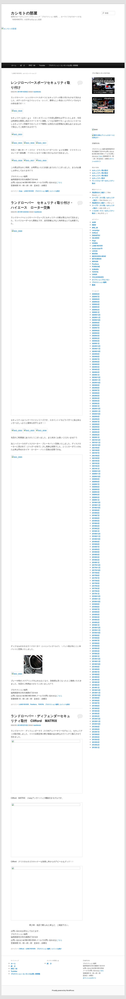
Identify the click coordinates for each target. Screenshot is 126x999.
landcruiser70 (97, 248)
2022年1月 (96, 437)
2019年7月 (96, 515)
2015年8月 (96, 638)
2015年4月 (96, 648)
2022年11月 (96, 411)
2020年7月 (96, 484)
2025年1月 (96, 343)
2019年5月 (96, 520)
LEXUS (94, 251)
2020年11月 (96, 473)
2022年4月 (96, 429)
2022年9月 (96, 416)
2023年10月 (96, 382)
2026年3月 (96, 307)
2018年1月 (96, 562)
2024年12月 (96, 346)
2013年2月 (96, 716)
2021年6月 (96, 455)
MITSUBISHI (96, 259)
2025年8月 (96, 325)
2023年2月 (96, 403)
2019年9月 (96, 510)
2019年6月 (96, 518)
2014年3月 (96, 682)
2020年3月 (96, 494)
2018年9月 (96, 541)
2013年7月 (96, 703)
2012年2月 (96, 745)
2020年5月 (96, 489)
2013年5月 (96, 708)
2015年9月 (96, 635)
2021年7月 (96, 453)
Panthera (33, 704)
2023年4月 (96, 398)
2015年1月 (96, 656)
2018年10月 (96, 539)
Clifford (21, 949)
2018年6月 (96, 549)
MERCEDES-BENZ (99, 256)
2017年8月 (96, 575)
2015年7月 (96, 640)
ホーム (13, 65)
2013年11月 (96, 692)
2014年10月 (96, 664)
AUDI (94, 222)
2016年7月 (96, 609)
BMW (94, 225)
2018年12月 (96, 533)
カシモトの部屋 (24, 13)
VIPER (94, 274)
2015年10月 (96, 632)
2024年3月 (96, 369)
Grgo (20, 191)
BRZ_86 (95, 227)
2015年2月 (96, 653)
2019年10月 (96, 507)
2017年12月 (96, 565)
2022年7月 (96, 421)
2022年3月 (96, 432)
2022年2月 (96, 435)
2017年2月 (96, 591)
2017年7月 (96, 578)
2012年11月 (96, 721)
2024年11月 (96, 348)
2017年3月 (96, 588)
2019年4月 (96, 523)
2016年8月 (96, 606)
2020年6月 (96, 487)
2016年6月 (96, 612)
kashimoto (37, 92)
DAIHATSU (96, 235)
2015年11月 (96, 630)
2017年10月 (96, 570)
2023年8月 (96, 387)
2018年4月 (96, 554)
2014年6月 (96, 674)
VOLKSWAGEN (97, 277)
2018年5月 (96, 552)
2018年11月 (96, 536)
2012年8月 (96, 729)
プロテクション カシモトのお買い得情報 (63, 65)
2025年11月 (96, 317)
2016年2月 (96, 622)
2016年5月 (96, 614)
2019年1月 (96, 531)
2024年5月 (96, 364)
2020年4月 (96, 492)
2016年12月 (96, 596)
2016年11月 (96, 599)
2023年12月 (96, 377)
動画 (93, 285)
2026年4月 (96, 304)
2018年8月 (96, 544)
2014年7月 (96, 672)
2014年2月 (96, 685)
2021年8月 (96, 450)
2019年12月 (96, 502)
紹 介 (22, 65)
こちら (59, 182)
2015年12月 (96, 627)
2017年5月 (96, 583)
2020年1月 (96, 500)
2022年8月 (96, 419)
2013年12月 (96, 690)
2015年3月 (96, 651)
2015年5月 (96, 646)
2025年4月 (96, 335)
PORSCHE (96, 266)
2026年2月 (96, 309)
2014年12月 (96, 659)
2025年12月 (96, 315)
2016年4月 (96, 617)
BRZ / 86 (32, 65)
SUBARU (95, 269)
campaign (96, 230)
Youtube (42, 65)
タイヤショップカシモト (101, 279)
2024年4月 (96, 367)
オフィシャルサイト (89, 978)
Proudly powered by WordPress (63, 990)
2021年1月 (96, 468)
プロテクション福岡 (41, 191)
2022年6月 (96, 424)
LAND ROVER (29, 191)
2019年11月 (96, 505)
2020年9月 (96, 479)
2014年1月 (96, 687)
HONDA (95, 243)
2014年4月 (96, 679)
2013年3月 (96, 713)
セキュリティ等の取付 (100, 170)
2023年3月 (96, 401)
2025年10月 (96, 320)
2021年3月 (96, 463)
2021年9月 (96, 447)
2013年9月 (96, 698)
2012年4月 (96, 739)
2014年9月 (96, 666)
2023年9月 (96, 385)
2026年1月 (96, 312)
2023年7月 (96, 390)
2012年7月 (96, 732)
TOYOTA (41, 704)
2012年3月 (96, 742)
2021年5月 (96, 458)
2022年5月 (96, 427)
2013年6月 (96, 706)
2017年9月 (96, 573)
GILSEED (95, 238)
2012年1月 (96, 747)
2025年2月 (96, 341)
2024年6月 (96, 361)
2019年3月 (96, 526)
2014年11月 (96, 661)
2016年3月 (96, 619)
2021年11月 (96, 442)
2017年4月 (96, 586)
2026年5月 (96, 302)
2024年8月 (96, 356)
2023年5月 (96, 395)
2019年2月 (96, 528)
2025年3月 (96, 338)
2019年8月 (96, 513)
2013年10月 (96, 695)
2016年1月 (96, 625)
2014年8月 (96, 669)
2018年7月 (96, 547)
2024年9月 (96, 354)
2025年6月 (96, 330)
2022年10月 (96, 414)
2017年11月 (96, 567)
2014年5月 (96, 677)
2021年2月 (96, 466)
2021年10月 (96, 445)
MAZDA (95, 253)
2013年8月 (96, 700)
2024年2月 (96, 372)
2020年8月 (96, 481)
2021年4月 (96, 461)
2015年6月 (96, 643)
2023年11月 (96, 380)
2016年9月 (96, 604)
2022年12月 (96, 408)
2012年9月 (96, 726)
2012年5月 (96, 737)
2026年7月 (96, 296)
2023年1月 (96, 406)
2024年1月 (96, 375)
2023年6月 (96, 393)
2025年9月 (96, 322)
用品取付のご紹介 (98, 192)
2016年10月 (96, 601)
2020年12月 (96, 471)
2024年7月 (96, 359)
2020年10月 (96, 476)
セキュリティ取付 (98, 178)
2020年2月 (96, 497)
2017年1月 (96, 593)
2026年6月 (96, 299)
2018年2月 (96, 560)
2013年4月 (96, 711)
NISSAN (95, 261)
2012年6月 (96, 734)
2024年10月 (96, 351)
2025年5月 (96, 333)
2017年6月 (96, 580)
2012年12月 (96, 718)
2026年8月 (96, 294)
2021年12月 (96, 440)
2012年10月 (96, 724)
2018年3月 (96, 557)
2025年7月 (96, 328)
